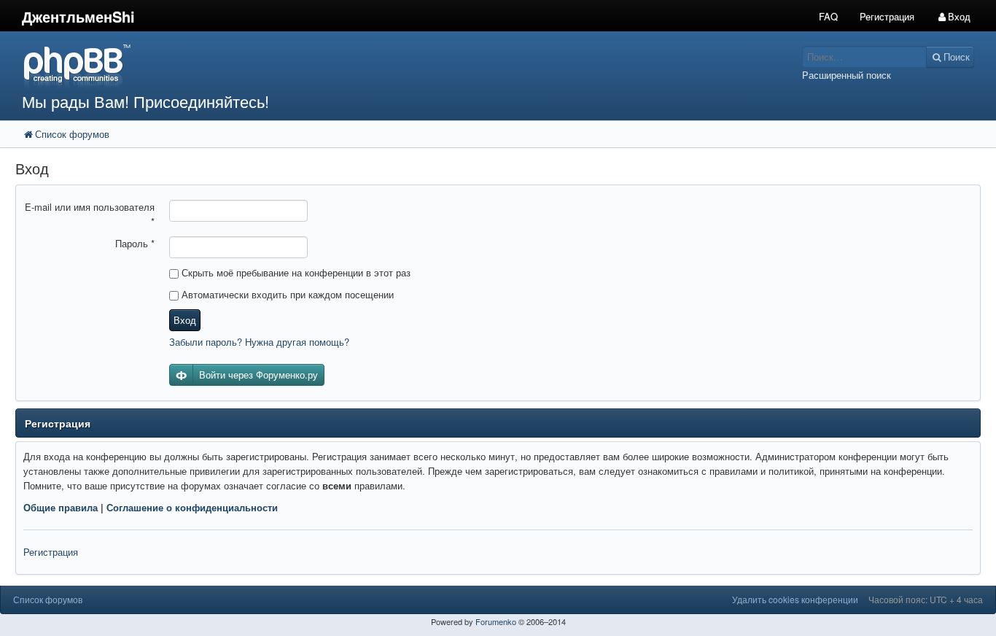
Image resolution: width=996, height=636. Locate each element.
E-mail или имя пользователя (90, 214)
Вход (185, 320)
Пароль (135, 243)
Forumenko (495, 621)
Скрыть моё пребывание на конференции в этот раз (295, 272)
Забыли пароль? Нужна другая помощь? (259, 342)
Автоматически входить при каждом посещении (286, 294)
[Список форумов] (373, 66)
